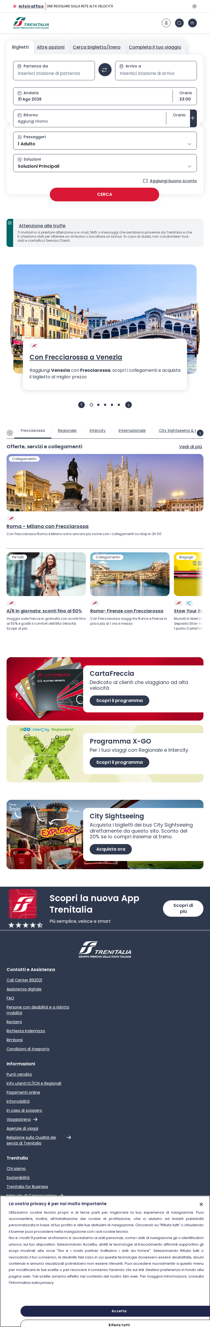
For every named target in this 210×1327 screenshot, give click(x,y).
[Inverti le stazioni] (105, 69)
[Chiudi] (201, 1204)
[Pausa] (193, 6)
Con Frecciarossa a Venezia (76, 357)
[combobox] (54, 73)
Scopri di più (183, 908)
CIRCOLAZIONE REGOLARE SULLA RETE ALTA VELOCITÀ (68, 6)
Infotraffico (31, 6)
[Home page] (31, 23)
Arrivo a (133, 66)
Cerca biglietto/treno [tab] (97, 47)
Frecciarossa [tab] (33, 430)
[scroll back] (10, 433)
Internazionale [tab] (132, 430)
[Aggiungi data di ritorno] (193, 118)
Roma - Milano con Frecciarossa (48, 526)
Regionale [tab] (67, 430)
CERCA (104, 194)
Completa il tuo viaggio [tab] (155, 47)
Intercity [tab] (98, 430)
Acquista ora (110, 849)
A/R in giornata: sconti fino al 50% (44, 611)
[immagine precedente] (81, 405)
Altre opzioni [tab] (51, 47)
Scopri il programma (119, 700)
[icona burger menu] (192, 23)
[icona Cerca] (179, 23)
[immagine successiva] (128, 405)
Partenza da (36, 66)
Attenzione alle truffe (42, 226)
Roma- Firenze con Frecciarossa (126, 611)
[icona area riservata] (166, 23)
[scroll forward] (200, 433)
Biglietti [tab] (20, 47)
